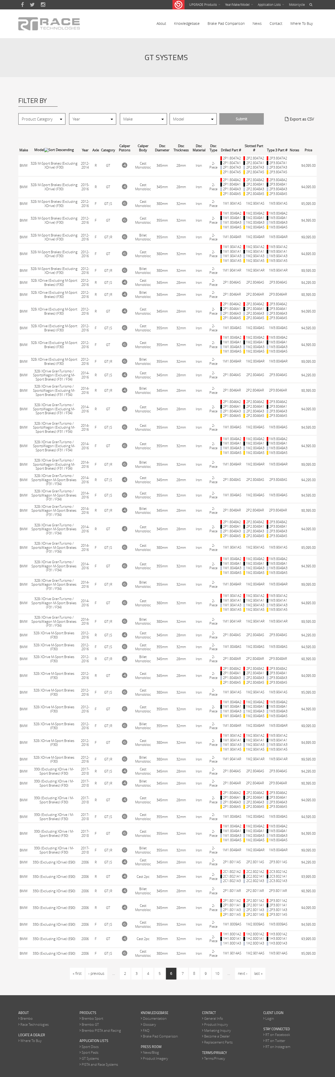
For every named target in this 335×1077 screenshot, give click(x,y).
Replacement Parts (218, 1042)
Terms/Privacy (214, 1058)
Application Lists (270, 4)
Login (269, 1018)
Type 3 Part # (277, 150)
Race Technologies (34, 1024)
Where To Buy (301, 23)
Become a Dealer (217, 1036)
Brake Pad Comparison (226, 23)
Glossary (149, 1024)
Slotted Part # (254, 148)
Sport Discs (90, 1046)
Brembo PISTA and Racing (101, 1030)
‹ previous (96, 973)
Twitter (32, 4)
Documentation (155, 1018)
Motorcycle (297, 4)
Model (39, 150)
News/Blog (151, 1052)
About (161, 23)
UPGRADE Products (203, 4)
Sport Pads (90, 1052)
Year (85, 150)
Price (308, 150)
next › (242, 973)
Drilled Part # (231, 150)
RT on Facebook (277, 1034)
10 (217, 973)
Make (23, 150)
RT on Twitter (275, 1040)
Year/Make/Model (237, 4)
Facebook (22, 4)
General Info (213, 1018)
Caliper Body (143, 148)
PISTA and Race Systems (100, 1064)
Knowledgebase (187, 23)
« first (77, 973)
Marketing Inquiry (217, 1030)
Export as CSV (302, 119)
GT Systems (90, 1058)
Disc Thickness (181, 148)
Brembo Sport (92, 1018)
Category (108, 150)
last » (258, 973)
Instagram (43, 4)
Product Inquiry (216, 1024)
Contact (276, 23)
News (257, 23)
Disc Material (199, 148)
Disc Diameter (162, 148)
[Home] (49, 23)
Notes (294, 150)
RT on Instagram (277, 1046)
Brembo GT (90, 1024)
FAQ (146, 1030)
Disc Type (213, 148)
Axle (95, 150)
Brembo (26, 1018)
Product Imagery (155, 1058)
